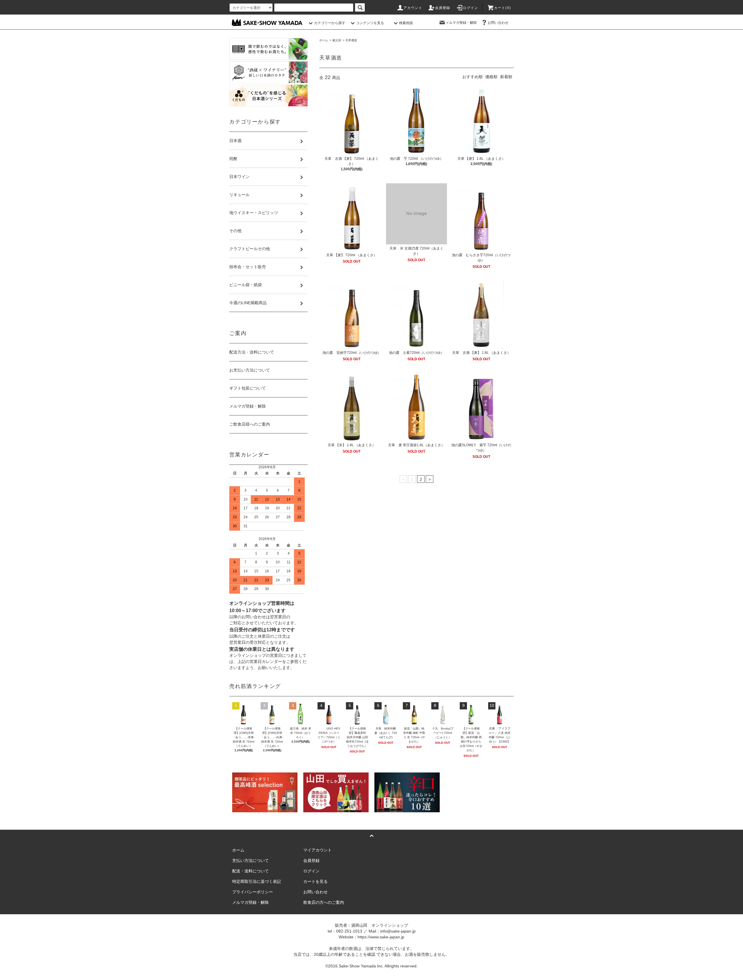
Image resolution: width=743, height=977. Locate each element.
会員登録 (442, 8)
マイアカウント (317, 850)
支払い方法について (250, 860)
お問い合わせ (498, 23)
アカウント (413, 8)
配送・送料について (250, 871)
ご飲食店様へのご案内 (249, 424)
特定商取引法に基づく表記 (256, 881)
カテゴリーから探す (329, 23)
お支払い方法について (249, 370)
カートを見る (315, 881)
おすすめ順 (472, 76)
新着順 (506, 76)
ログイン (470, 8)
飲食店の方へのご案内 (323, 902)
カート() (502, 8)
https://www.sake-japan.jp (381, 937)
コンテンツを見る (370, 23)
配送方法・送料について (251, 352)
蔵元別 (336, 40)
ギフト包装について (247, 388)
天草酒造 (351, 40)
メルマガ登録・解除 (461, 23)
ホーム (323, 40)
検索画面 (406, 23)
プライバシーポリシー (252, 892)
